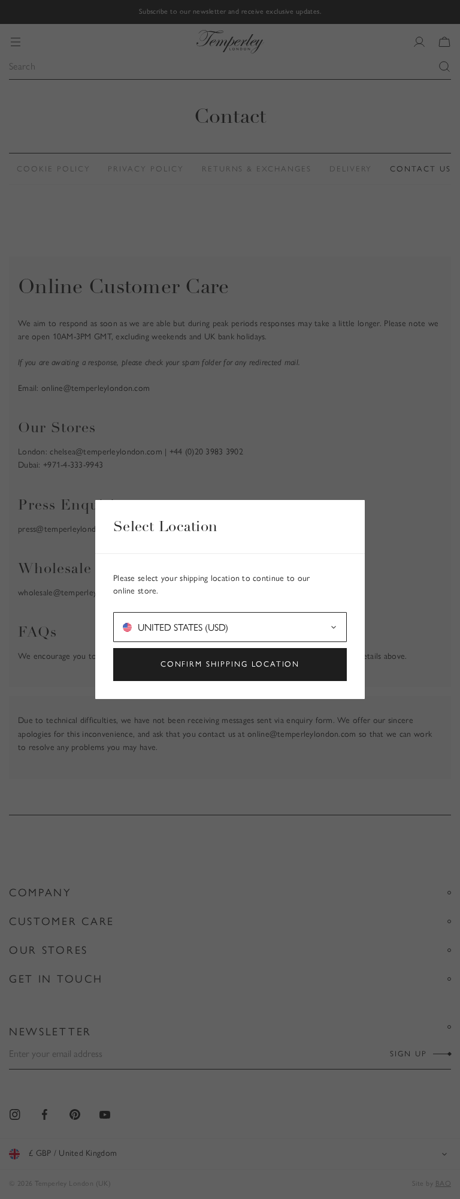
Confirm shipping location (230, 663)
